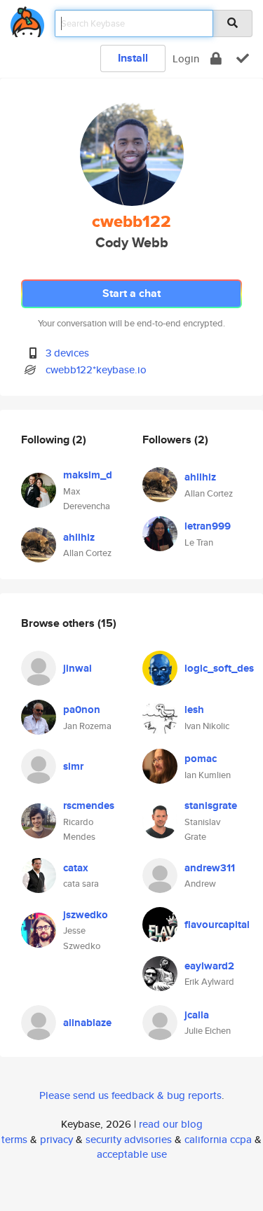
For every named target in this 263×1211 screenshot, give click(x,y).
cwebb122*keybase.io (96, 369)
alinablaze (87, 1022)
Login (186, 58)
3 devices (67, 352)
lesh (194, 709)
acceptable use (132, 1154)
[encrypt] (216, 58)
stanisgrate (210, 805)
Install (133, 58)
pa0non (81, 709)
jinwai (77, 668)
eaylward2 (209, 966)
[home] (27, 19)
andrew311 (209, 868)
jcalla (196, 1015)
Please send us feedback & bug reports (130, 1095)
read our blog (171, 1123)
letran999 (207, 526)
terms (14, 1139)
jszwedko (85, 914)
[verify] (242, 58)
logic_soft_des (219, 668)
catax (75, 868)
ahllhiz (79, 537)
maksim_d (87, 475)
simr (73, 766)
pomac (200, 758)
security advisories (129, 1139)
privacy (56, 1139)
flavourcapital (217, 924)
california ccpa (218, 1139)
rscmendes (88, 805)
